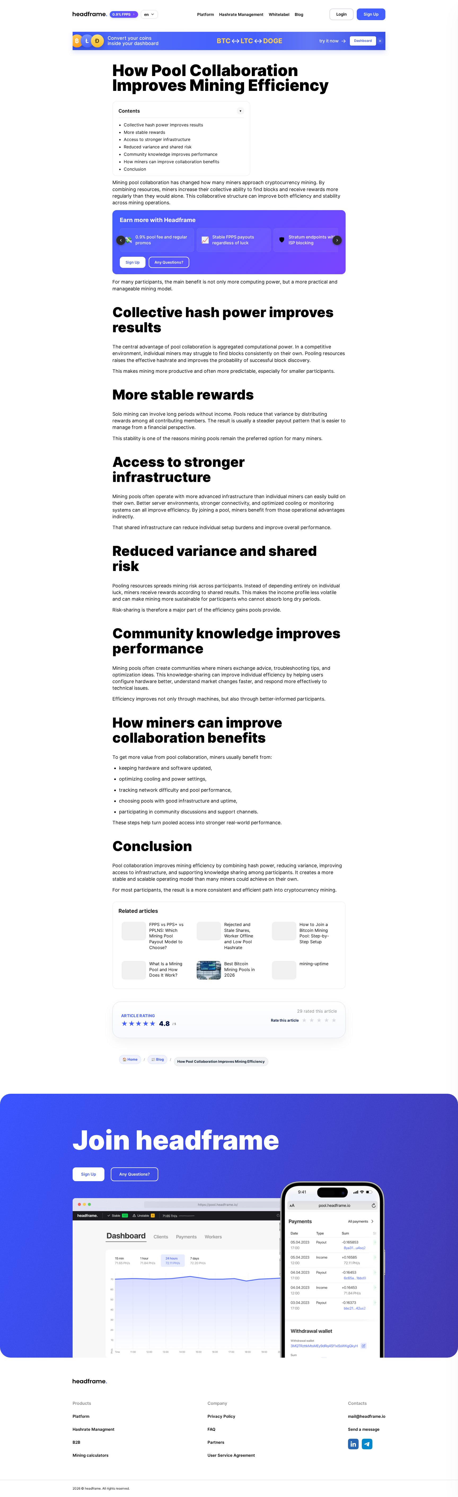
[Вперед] (337, 240)
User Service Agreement (231, 1455)
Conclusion (135, 169)
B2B (76, 1442)
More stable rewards (144, 132)
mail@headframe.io (366, 1416)
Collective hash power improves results (163, 124)
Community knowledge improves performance (170, 154)
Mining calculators (90, 1455)
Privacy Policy (221, 1416)
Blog (299, 14)
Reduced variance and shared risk (158, 146)
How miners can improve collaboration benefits (171, 161)
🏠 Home (130, 1059)
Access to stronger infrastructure (157, 139)
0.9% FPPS (121, 14)
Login (341, 14)
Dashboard (363, 41)
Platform (205, 14)
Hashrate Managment (93, 1429)
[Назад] (121, 240)
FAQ (211, 1429)
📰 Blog (157, 1059)
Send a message (364, 1429)
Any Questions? (169, 262)
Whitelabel (279, 14)
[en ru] (149, 14)
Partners (216, 1442)
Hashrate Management (241, 14)
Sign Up (371, 14)
